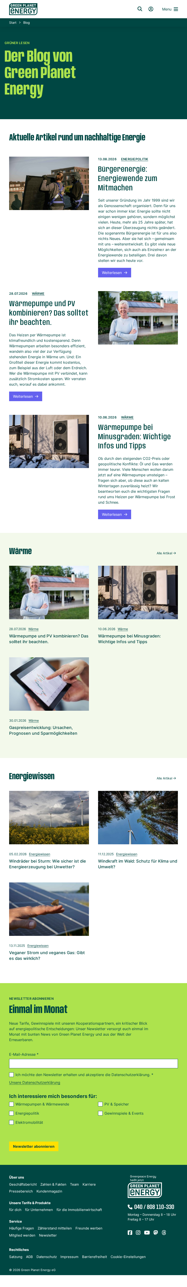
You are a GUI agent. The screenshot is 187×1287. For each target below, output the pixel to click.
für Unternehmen (39, 1210)
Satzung (15, 1257)
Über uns (16, 1177)
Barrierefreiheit (94, 1257)
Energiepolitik (134, 159)
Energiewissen (39, 854)
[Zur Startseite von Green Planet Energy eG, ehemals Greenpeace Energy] (67, 9)
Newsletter (48, 1235)
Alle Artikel (164, 553)
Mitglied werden (22, 1235)
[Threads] (164, 1233)
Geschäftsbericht (23, 1184)
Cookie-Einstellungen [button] (128, 1257)
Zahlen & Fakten (53, 1184)
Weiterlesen (112, 272)
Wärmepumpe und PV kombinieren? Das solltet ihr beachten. (49, 313)
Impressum (69, 1257)
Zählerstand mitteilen (55, 1228)
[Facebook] (130, 1233)
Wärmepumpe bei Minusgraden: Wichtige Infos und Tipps (134, 437)
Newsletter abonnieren (34, 1146)
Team (74, 1184)
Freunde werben (88, 1228)
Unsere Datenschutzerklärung (34, 1082)
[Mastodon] (156, 1233)
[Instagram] (138, 1233)
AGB (29, 1257)
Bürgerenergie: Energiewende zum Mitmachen (127, 179)
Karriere (89, 1184)
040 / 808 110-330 (154, 1207)
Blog (26, 22)
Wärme (38, 293)
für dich (15, 1210)
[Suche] (139, 9)
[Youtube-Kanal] (147, 1233)
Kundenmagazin (49, 1191)
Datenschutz (46, 1257)
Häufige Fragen (21, 1228)
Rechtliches (19, 1250)
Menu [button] (166, 9)
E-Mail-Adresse (24, 1054)
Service (15, 1221)
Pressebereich (21, 1191)
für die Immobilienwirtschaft (79, 1210)
